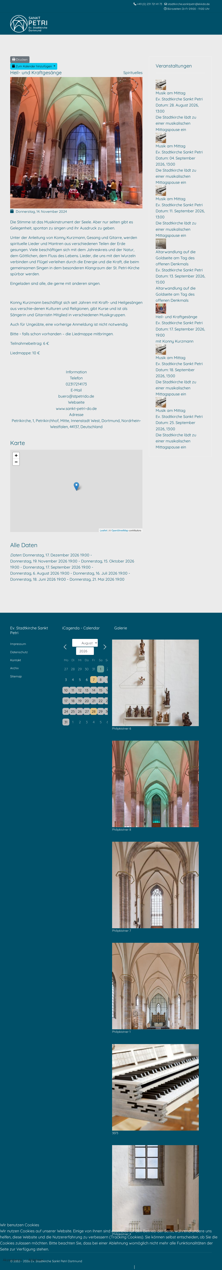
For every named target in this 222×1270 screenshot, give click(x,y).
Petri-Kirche (107, 45)
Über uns (162, 45)
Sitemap (16, 676)
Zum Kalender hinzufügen (34, 66)
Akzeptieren (12, 1260)
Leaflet (103, 530)
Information (76, 371)
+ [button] (16, 455)
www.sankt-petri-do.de (76, 408)
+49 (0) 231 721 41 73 (149, 4)
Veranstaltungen (78, 45)
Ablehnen (35, 1260)
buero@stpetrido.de (76, 396)
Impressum (18, 644)
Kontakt (15, 660)
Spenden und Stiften (191, 45)
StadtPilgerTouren (135, 45)
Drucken (21, 59)
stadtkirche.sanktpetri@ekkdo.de (189, 4)
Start (55, 45)
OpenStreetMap (119, 530)
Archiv (14, 668)
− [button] (16, 462)
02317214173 (76, 384)
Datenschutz (19, 652)
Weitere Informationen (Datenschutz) (100, 1266)
